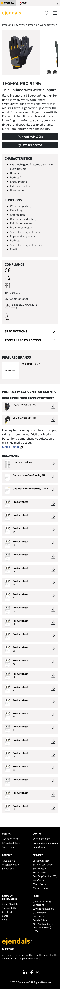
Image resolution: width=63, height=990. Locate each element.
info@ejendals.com (12, 843)
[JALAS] (24, 3)
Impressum (39, 916)
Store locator (33, 145)
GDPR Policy (39, 912)
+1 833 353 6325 (41, 839)
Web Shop (38, 880)
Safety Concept (41, 860)
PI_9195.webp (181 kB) (24, 404)
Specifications (16, 331)
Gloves (20, 24)
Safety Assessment (43, 864)
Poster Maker (40, 872)
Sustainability (9, 907)
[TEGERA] (8, 3)
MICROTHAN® (31, 364)
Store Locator (40, 868)
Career (5, 915)
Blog (4, 919)
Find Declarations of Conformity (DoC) (43, 926)
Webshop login (32, 136)
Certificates (8, 911)
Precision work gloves (41, 24)
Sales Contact (9, 846)
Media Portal (10, 447)
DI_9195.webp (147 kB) (24, 417)
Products (7, 24)
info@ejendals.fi (10, 864)
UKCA (36, 931)
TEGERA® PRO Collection (23, 340)
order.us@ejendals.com (45, 843)
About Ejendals (10, 904)
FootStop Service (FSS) (45, 876)
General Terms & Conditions (42, 903)
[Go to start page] (11, 13)
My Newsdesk (40, 887)
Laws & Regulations (43, 908)
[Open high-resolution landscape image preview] (21, 52)
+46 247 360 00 (10, 839)
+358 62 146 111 (10, 860)
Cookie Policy (40, 920)
